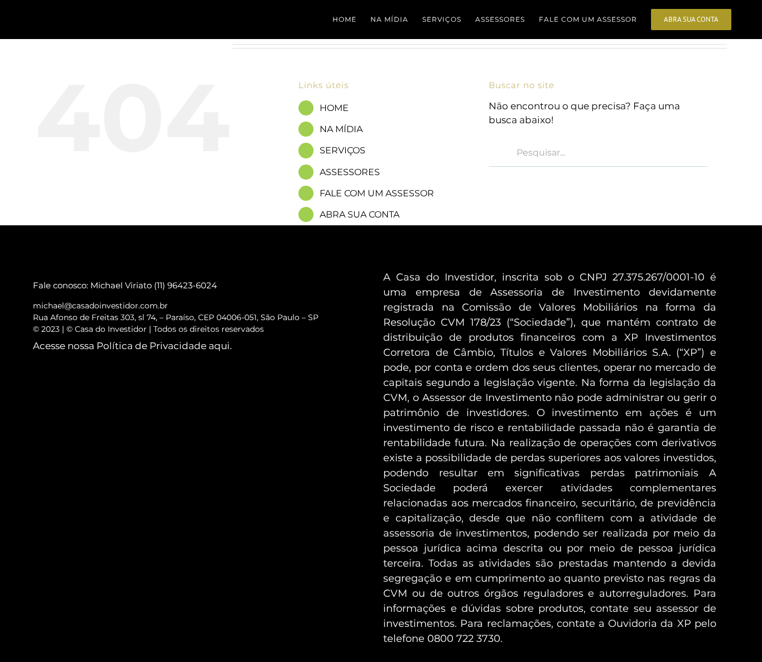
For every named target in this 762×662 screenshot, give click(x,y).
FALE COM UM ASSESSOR (377, 193)
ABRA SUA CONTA (359, 214)
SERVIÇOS (342, 150)
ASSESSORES (350, 172)
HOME (334, 108)
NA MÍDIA (341, 129)
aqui (219, 345)
